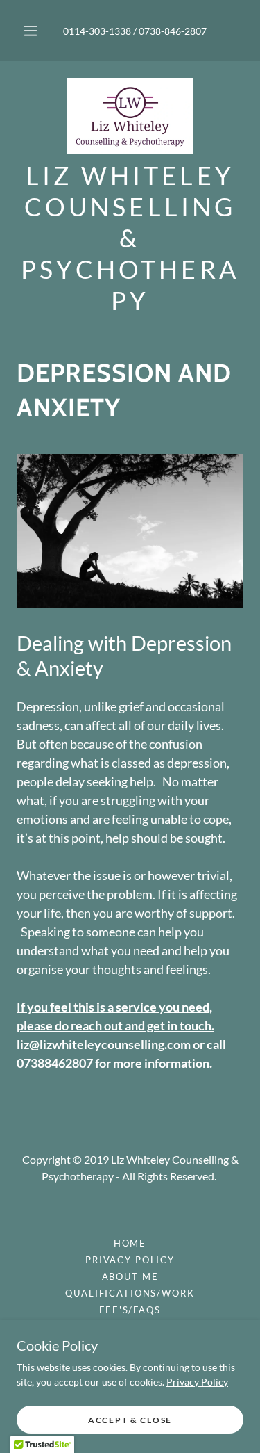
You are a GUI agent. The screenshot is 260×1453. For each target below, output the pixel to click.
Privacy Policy (197, 1382)
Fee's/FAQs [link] (130, 1309)
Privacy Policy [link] (130, 1259)
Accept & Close (130, 1420)
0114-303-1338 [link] (97, 31)
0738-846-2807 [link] (173, 31)
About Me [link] (130, 1276)
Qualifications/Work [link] (129, 1293)
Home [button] (130, 1243)
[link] (130, 116)
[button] (30, 30)
